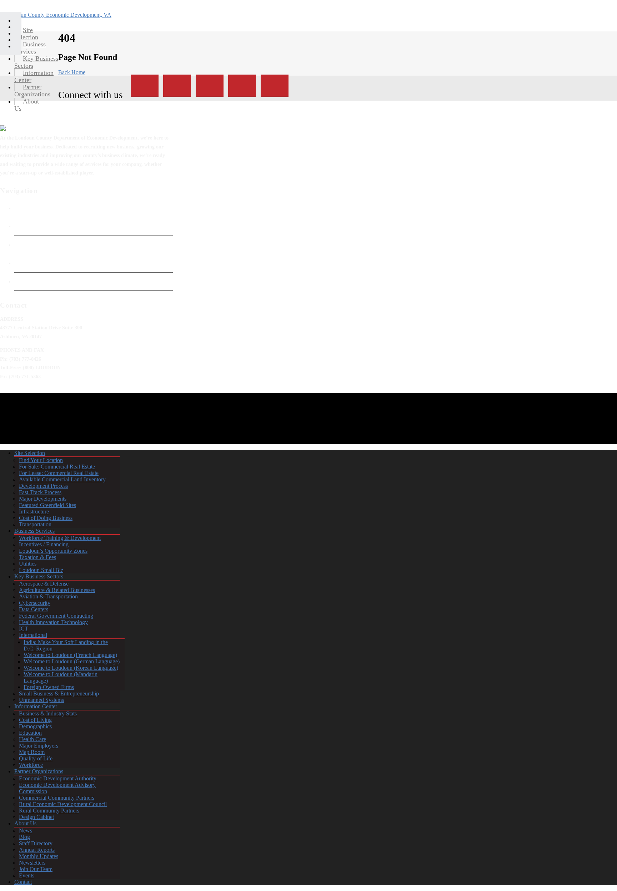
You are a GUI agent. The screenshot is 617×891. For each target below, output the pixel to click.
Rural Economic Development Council (63, 804)
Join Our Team (35, 869)
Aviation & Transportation (48, 596)
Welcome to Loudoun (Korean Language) (71, 668)
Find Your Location (41, 460)
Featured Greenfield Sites (47, 505)
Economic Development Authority (52, 226)
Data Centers (33, 609)
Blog (24, 837)
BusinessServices (30, 48)
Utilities (27, 564)
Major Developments (42, 499)
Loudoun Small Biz (41, 570)
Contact (23, 882)
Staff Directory (35, 843)
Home (21, 208)
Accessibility (28, 263)
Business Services (34, 531)
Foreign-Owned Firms (49, 687)
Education (30, 733)
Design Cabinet (36, 817)
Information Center (35, 706)
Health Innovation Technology (53, 622)
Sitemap (23, 281)
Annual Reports (37, 850)
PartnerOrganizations (32, 90)
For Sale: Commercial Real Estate (57, 467)
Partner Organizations (38, 771)
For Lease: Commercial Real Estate (59, 473)
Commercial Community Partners (56, 798)
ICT (23, 629)
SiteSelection (26, 33)
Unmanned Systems (41, 700)
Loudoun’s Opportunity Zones (53, 551)
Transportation (35, 524)
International (33, 635)
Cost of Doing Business (45, 518)
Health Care (32, 739)
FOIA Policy (28, 245)
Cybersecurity (34, 603)
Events (26, 875)
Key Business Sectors (38, 576)
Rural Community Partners (49, 811)
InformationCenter (34, 76)
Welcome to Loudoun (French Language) (70, 655)
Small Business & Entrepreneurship (59, 693)
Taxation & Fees (37, 557)
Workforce (31, 765)
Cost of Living (35, 720)
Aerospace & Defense (44, 584)
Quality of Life (35, 758)
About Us (25, 823)
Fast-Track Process (40, 492)
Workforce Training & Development (60, 538)
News (25, 830)
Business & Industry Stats (48, 713)
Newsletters (32, 863)
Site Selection (29, 453)
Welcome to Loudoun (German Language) (72, 661)
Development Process (43, 486)
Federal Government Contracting (56, 616)
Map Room (32, 752)
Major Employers (38, 746)
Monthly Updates (38, 856)
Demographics (35, 726)
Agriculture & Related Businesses (57, 590)
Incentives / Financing (44, 544)
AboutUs (26, 105)
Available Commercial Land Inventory (62, 479)
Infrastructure (34, 511)
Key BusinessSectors (36, 62)
